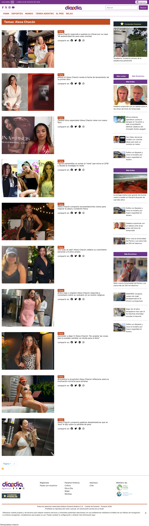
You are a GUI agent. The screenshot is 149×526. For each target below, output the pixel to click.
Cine (92, 485)
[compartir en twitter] (75, 40)
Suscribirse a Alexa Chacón (3, 469)
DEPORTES (17, 13)
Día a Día (69, 488)
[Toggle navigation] (12, 2)
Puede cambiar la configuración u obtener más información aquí (71, 515)
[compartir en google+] (79, 40)
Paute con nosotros (48, 485)
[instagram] (23, 488)
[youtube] (20, 488)
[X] (17, 488)
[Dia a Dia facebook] (3, 7)
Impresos (94, 483)
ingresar (142, 2)
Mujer (67, 491)
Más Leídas (121, 76)
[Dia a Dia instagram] (9, 7)
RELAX (69, 13)
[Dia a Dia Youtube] (13, 7)
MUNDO (29, 13)
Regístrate (44, 483)
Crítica (68, 485)
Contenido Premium (132, 24)
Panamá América (72, 483)
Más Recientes (138, 76)
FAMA (6, 13)
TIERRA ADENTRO (45, 13)
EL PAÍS (60, 13)
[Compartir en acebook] (71, 40)
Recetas (68, 494)
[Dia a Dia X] (6, 7)
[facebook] (13, 488)
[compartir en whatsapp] (83, 40)
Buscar (143, 7)
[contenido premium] (11, 496)
